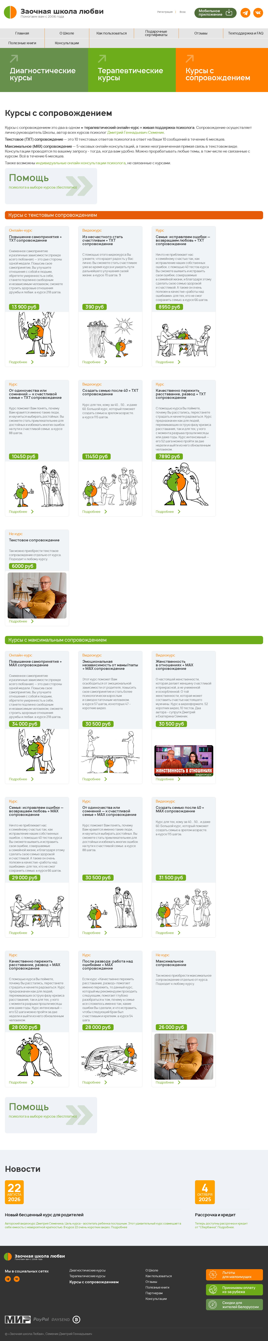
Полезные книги (22, 43)
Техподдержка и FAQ (245, 33)
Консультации (67, 43)
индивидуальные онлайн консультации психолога (81, 163)
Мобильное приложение (210, 12)
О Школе (67, 33)
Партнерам (154, 1293)
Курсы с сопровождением (218, 75)
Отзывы (200, 33)
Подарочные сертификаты (156, 33)
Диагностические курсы (43, 75)
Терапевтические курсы (130, 75)
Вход (183, 12)
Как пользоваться (112, 33)
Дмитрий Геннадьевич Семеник (135, 133)
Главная (22, 33)
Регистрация (165, 12)
